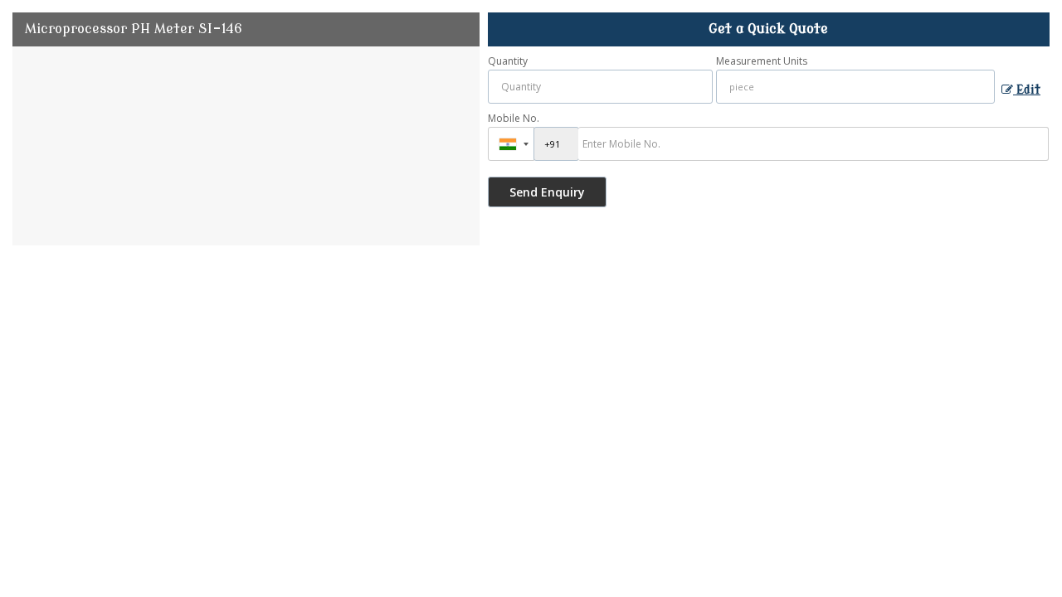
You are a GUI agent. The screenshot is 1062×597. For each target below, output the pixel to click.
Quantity (508, 61)
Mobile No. (513, 118)
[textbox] (856, 87)
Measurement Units (761, 61)
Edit (1026, 90)
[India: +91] (511, 144)
